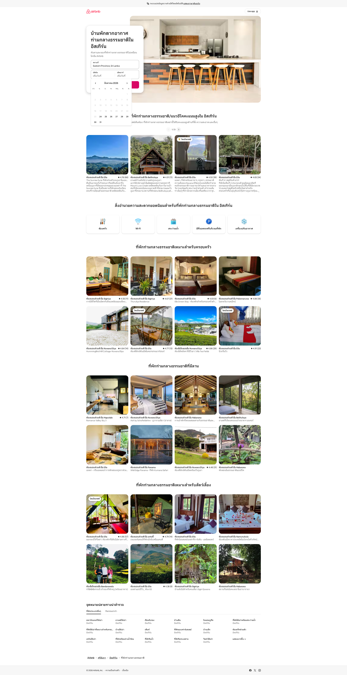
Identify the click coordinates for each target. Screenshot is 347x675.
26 (111, 116)
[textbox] (103, 76)
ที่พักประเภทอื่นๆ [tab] (93, 611)
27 (116, 116)
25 (106, 116)
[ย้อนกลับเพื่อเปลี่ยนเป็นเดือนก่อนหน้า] (95, 83)
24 (100, 116)
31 (100, 122)
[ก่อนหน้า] (168, 129)
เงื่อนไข (125, 670)
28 (122, 116)
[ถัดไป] (178, 129)
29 (127, 116)
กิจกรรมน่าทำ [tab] (111, 611)
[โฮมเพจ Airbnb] (93, 11)
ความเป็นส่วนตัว (113, 670)
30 (95, 122)
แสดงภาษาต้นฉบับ (191, 3)
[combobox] (115, 66)
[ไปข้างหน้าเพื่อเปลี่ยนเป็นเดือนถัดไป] (127, 83)
